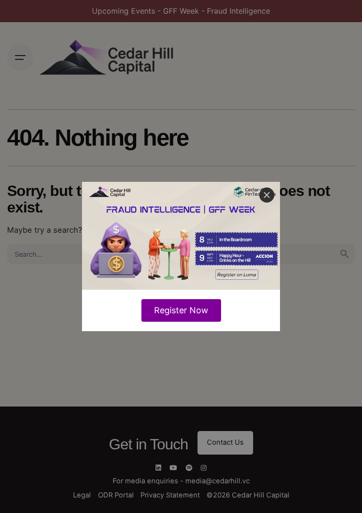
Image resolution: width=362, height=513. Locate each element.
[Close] (266, 195)
